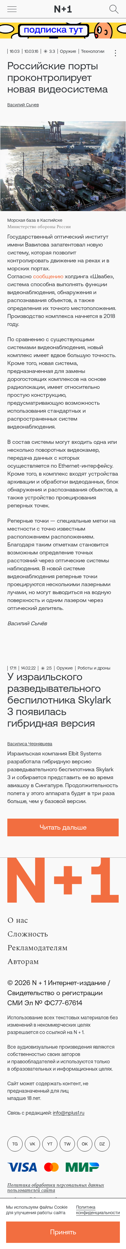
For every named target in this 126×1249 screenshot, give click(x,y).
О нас (17, 920)
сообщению (48, 276)
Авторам (23, 961)
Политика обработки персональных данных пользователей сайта (55, 1187)
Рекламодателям (37, 948)
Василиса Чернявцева (29, 743)
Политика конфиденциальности (98, 1210)
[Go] (12, 9)
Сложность (27, 934)
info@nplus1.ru (68, 1113)
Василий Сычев (23, 104)
